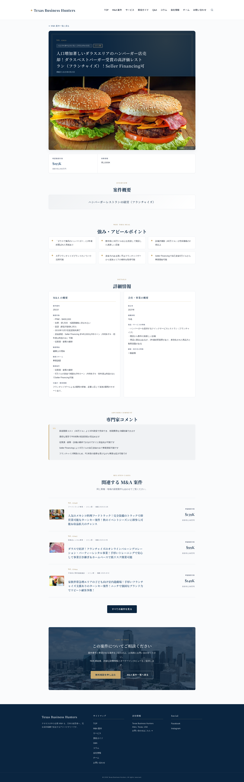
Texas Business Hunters (54, 10)
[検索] (212, 10)
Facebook (175, 723)
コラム (164, 9)
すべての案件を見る (122, 609)
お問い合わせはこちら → (142, 730)
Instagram (175, 728)
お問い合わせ (199, 9)
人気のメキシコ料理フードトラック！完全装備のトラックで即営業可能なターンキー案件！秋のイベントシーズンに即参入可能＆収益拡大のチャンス (105, 520)
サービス (130, 9)
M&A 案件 (117, 9)
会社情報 (175, 9)
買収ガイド (143, 9)
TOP (106, 9)
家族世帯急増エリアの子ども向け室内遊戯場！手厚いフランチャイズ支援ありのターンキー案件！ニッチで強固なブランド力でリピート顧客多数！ (105, 586)
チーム (186, 9)
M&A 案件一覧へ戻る (138, 674)
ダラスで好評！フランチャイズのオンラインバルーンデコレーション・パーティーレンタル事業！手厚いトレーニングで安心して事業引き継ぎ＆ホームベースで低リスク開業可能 (105, 553)
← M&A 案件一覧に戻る (59, 26)
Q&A (154, 9)
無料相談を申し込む (105, 674)
